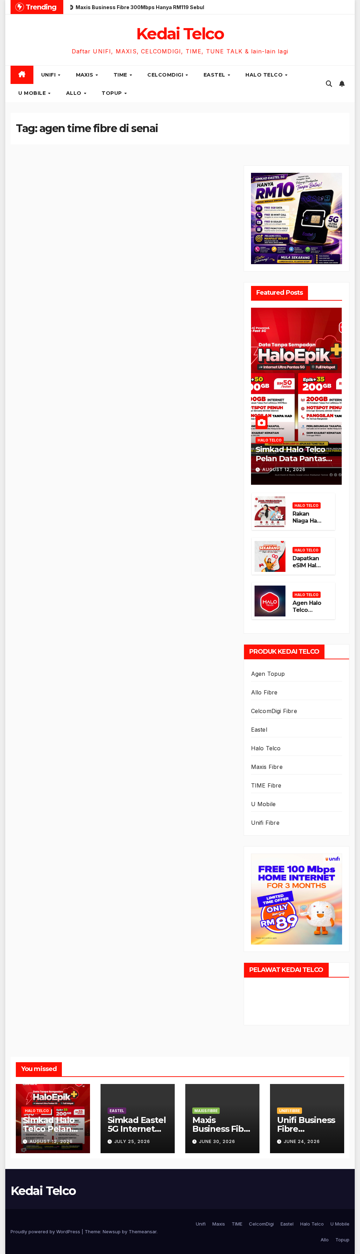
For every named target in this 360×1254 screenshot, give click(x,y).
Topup (112, 93)
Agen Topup (268, 673)
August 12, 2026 (284, 469)
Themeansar (142, 1231)
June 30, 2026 (217, 1141)
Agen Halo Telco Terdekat (306, 610)
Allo (74, 93)
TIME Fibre (266, 785)
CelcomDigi (166, 75)
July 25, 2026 (132, 1141)
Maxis (85, 75)
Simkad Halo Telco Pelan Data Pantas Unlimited (291, 459)
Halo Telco (264, 75)
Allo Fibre (264, 692)
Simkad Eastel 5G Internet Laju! (137, 1129)
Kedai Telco (180, 34)
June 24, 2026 (302, 1141)
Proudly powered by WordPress (46, 1231)
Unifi (49, 75)
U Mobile (32, 93)
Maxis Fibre (267, 766)
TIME (121, 75)
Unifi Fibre (265, 822)
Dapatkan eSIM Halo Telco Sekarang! (306, 569)
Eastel (215, 75)
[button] (329, 83)
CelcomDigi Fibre (274, 710)
